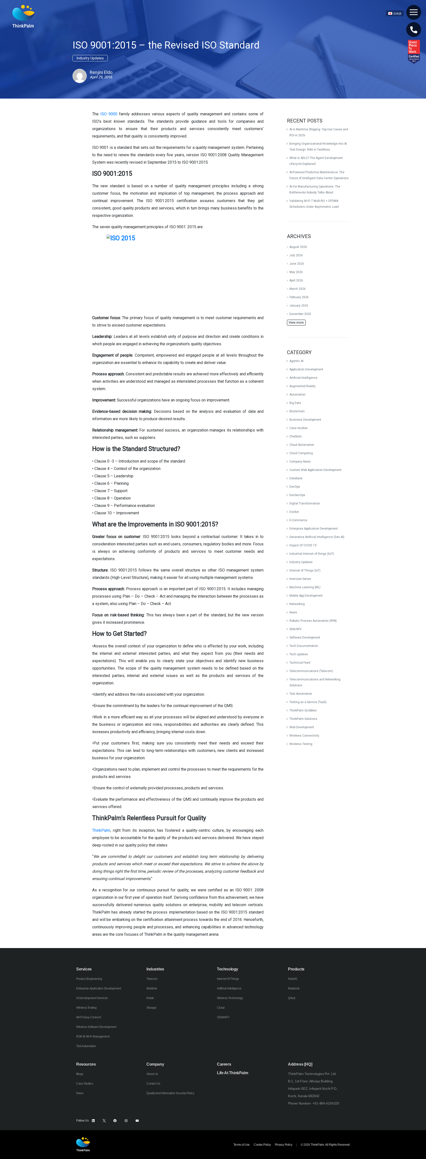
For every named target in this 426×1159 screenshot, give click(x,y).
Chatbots (295, 436)
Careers (224, 1064)
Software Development (304, 637)
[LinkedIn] (93, 1121)
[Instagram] (126, 1121)
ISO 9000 (108, 114)
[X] (104, 1120)
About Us (152, 1074)
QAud (291, 998)
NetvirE (292, 979)
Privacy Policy (283, 1144)
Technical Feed (299, 662)
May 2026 (296, 272)
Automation (297, 394)
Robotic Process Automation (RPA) (313, 621)
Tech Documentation (303, 646)
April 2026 (296, 280)
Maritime (151, 988)
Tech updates (298, 654)
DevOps (294, 486)
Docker (294, 512)
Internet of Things (228, 979)
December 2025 (300, 314)
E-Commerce (298, 520)
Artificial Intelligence (303, 378)
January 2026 (298, 305)
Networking (297, 604)
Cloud (221, 1007)
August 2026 (298, 247)
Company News (300, 461)
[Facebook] (115, 1121)
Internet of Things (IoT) (304, 570)
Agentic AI (296, 361)
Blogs (79, 1074)
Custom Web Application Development (315, 470)
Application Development (306, 369)
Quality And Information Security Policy (170, 1093)
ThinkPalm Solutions (303, 719)
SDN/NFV (295, 629)
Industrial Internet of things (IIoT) (311, 553)
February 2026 (299, 297)
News (293, 612)
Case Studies (84, 1083)
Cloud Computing (301, 453)
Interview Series (300, 579)
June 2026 (296, 263)
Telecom (151, 979)
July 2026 (296, 255)
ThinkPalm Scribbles (303, 710)
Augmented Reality (302, 386)
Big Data (295, 403)
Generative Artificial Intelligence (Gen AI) (316, 537)
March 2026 (297, 289)
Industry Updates (301, 562)
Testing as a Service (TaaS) (307, 702)
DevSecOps (297, 495)
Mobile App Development (306, 595)
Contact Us (153, 1083)
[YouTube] (137, 1121)
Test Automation (300, 693)
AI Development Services (92, 998)
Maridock (294, 988)
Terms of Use (241, 1144)
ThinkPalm (101, 830)
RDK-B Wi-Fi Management (92, 1036)
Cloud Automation (301, 445)
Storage (151, 1007)
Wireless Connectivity (304, 735)
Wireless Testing (300, 744)
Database (295, 478)
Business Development (305, 419)
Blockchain (297, 411)
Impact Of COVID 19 (303, 545)
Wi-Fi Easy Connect (88, 1017)
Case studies (298, 428)
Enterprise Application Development (313, 528)
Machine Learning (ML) (304, 587)
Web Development (301, 727)
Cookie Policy (262, 1144)
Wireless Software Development (96, 1027)
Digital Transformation (304, 503)
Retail (150, 998)
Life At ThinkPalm (232, 1073)
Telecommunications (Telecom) (311, 671)
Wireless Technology (230, 998)
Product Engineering (89, 979)
